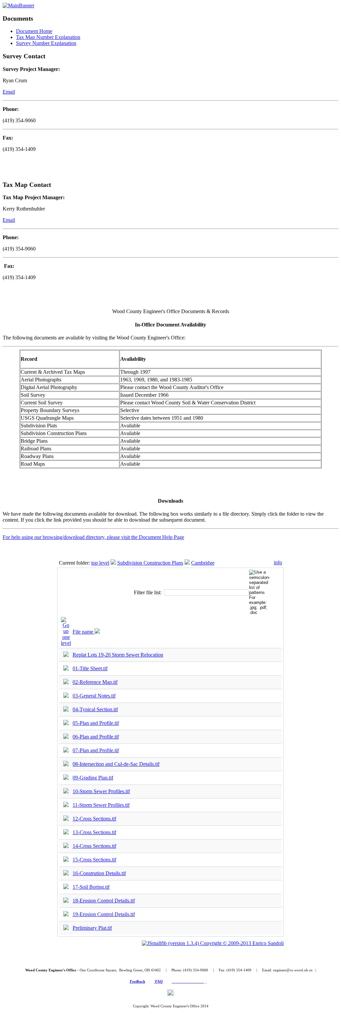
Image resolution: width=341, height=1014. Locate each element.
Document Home (34, 31)
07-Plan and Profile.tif (96, 750)
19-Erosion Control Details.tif (104, 914)
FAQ (159, 981)
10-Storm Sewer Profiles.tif (101, 791)
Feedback (137, 981)
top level (100, 563)
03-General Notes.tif (94, 696)
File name (84, 632)
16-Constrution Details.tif (99, 873)
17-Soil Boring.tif (91, 887)
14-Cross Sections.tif (94, 846)
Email (9, 92)
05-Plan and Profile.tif (96, 723)
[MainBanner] (18, 5)
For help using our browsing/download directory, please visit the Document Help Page (93, 537)
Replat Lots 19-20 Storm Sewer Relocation (118, 655)
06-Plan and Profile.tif (96, 737)
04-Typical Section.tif (95, 709)
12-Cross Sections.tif (94, 818)
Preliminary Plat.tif (92, 928)
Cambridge (202, 563)
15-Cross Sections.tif (94, 859)
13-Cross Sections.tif (94, 832)
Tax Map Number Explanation (48, 37)
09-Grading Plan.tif (93, 777)
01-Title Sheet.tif (90, 668)
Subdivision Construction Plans (150, 563)
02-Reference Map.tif (95, 682)
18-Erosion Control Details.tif (104, 900)
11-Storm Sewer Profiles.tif (101, 805)
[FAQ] (154, 981)
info (278, 562)
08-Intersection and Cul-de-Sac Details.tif (116, 764)
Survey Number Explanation (46, 43)
